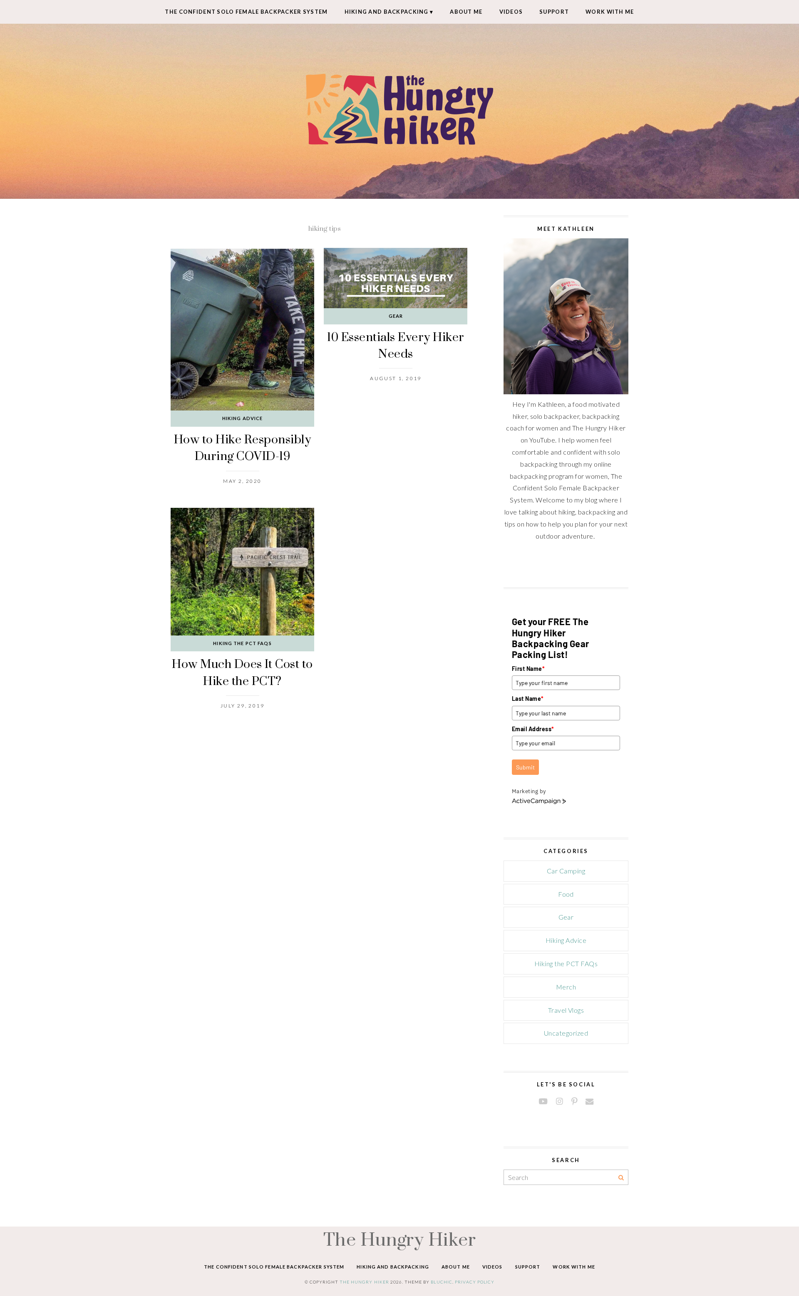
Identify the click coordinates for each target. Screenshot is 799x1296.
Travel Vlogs (566, 1010)
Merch (566, 987)
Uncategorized (566, 1033)
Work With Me (610, 11)
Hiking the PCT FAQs (242, 643)
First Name (528, 668)
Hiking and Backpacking (387, 11)
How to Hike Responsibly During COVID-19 (242, 447)
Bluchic (441, 1281)
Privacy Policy (475, 1281)
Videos (511, 11)
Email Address (533, 728)
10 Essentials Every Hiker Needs (395, 345)
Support (554, 11)
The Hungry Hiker (399, 1239)
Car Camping (566, 871)
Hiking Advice (242, 418)
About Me (466, 11)
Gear (396, 316)
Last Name (528, 698)
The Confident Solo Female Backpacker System (246, 11)
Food (566, 894)
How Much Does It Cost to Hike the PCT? (242, 671)
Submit (525, 767)
